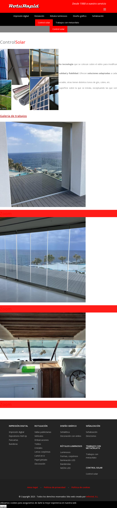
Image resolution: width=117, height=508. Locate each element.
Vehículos (39, 436)
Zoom (6, 213)
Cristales (38, 448)
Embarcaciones (42, 440)
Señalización (98, 16)
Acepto (3, 506)
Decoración (40, 463)
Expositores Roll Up (18, 436)
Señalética (65, 432)
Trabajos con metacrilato (67, 22)
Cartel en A (40, 455)
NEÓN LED (65, 468)
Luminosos (65, 452)
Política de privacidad (54, 487)
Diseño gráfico (79, 16)
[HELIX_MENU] (104, 9)
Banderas (13, 444)
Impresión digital (21, 16)
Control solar (44, 22)
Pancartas (13, 440)
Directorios (91, 436)
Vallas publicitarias (43, 432)
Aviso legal (32, 487)
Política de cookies (80, 487)
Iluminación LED (67, 460)
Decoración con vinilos (70, 436)
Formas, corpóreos (69, 456)
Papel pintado (41, 459)
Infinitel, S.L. (92, 496)
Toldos (38, 444)
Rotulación (39, 16)
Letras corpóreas (42, 451)
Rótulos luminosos (58, 16)
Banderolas (65, 464)
